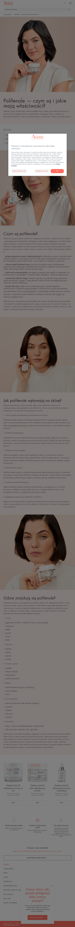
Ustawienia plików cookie (19, 171)
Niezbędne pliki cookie (42, 171)
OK (57, 171)
